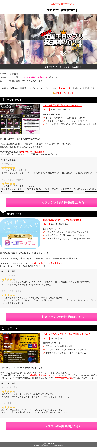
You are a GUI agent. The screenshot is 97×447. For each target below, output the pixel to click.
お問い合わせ (48, 444)
